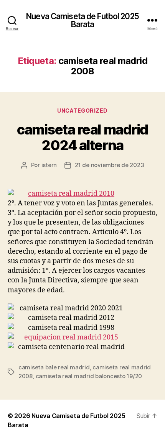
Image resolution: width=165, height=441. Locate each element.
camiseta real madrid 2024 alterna (82, 137)
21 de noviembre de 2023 (109, 165)
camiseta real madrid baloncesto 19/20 (89, 376)
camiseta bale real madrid (54, 367)
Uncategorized (82, 110)
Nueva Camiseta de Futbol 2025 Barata (82, 20)
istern (49, 165)
